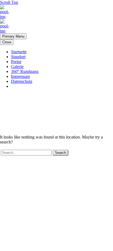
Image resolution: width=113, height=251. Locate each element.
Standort (18, 56)
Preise (16, 61)
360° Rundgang (24, 71)
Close (6, 42)
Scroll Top (9, 2)
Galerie (17, 66)
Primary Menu (13, 36)
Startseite (19, 51)
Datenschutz (21, 81)
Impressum (20, 76)
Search (60, 153)
